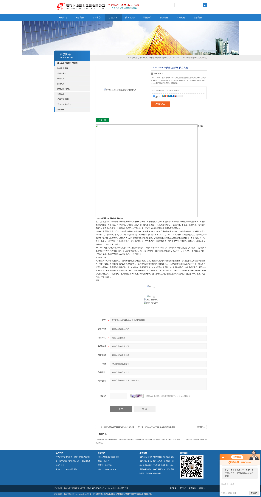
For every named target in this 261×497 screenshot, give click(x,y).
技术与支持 (130, 17)
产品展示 (113, 17)
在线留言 (164, 17)
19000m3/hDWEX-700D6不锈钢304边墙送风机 (153, 439)
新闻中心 (96, 17)
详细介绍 (102, 120)
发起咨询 (254, 493)
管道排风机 (61, 73)
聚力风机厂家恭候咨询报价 (150, 58)
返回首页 (173, 488)
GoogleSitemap (108, 488)
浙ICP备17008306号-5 (94, 488)
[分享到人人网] (172, 96)
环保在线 (124, 488)
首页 (129, 58)
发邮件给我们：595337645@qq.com (167, 90)
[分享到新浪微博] (166, 96)
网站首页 (63, 17)
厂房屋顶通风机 (63, 99)
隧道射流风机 (62, 68)
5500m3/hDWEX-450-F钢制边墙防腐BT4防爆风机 (115, 439)
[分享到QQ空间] (163, 96)
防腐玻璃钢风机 (63, 89)
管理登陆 (202, 488)
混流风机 (60, 84)
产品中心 (135, 58)
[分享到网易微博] (175, 96)
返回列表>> (200, 427)
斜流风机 (60, 79)
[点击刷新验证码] (137, 396)
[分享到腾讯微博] (169, 96)
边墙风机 (60, 94)
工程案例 (181, 17)
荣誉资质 (147, 17)
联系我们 (198, 17)
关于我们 (80, 17)
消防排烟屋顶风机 (64, 104)
